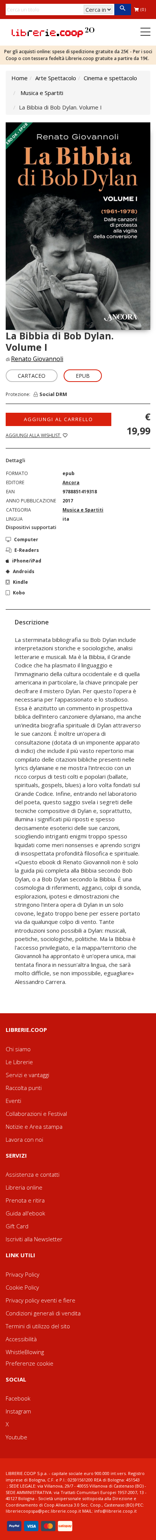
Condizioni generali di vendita (43, 1313)
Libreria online (24, 1187)
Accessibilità (21, 1339)
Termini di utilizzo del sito (38, 1326)
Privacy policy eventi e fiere (40, 1300)
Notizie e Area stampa (34, 1126)
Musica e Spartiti (41, 93)
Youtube (16, 1437)
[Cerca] (122, 9)
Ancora (71, 482)
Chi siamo (18, 1049)
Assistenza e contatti (32, 1174)
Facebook (18, 1398)
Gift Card (17, 1226)
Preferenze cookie (29, 1363)
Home (19, 78)
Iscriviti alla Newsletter (34, 1239)
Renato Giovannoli (37, 359)
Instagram (18, 1411)
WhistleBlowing (25, 1352)
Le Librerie (19, 1062)
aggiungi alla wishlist (33, 435)
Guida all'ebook (25, 1213)
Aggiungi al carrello (58, 419)
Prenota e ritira (25, 1200)
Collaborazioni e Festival (36, 1113)
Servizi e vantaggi (27, 1075)
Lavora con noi (24, 1139)
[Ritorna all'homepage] (53, 31)
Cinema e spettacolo (110, 78)
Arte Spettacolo (55, 78)
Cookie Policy (22, 1287)
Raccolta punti (24, 1088)
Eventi (13, 1100)
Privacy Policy (22, 1274)
